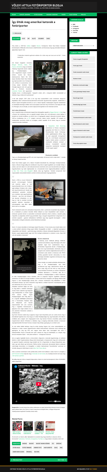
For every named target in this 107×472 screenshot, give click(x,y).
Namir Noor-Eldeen (18, 452)
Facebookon (21, 439)
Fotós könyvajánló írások (80, 143)
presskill (29, 452)
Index (25, 65)
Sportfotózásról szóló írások (81, 124)
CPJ (29, 118)
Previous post (17, 460)
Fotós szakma (38, 14)
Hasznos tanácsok (52, 14)
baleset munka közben (43, 443)
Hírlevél (83, 14)
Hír (28, 38)
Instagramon (34, 439)
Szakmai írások (77, 78)
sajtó (34, 38)
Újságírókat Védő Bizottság (56, 126)
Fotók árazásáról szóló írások (81, 72)
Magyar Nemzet (17, 65)
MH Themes (93, 469)
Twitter (75, 32)
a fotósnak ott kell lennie (38, 353)
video (48, 38)
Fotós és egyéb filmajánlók (80, 59)
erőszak (58, 443)
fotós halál (16, 447)
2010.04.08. (17, 33)
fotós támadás (26, 447)
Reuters (39, 46)
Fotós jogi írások (77, 65)
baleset (31, 443)
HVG (30, 65)
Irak (61, 447)
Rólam (14, 14)
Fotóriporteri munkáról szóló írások (82, 137)
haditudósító (48, 447)
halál (56, 447)
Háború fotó (37, 447)
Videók (63, 14)
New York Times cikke (39, 348)
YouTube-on (41, 439)
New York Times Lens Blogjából (23, 171)
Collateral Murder (17, 91)
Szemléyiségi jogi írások (79, 104)
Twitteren (27, 439)
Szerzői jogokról (25, 14)
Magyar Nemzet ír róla (56, 112)
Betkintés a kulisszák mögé (80, 85)
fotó (23, 38)
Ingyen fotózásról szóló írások (81, 130)
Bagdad (24, 443)
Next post (61, 460)
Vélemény (41, 38)
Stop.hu (14, 67)
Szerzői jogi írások (78, 98)
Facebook (75, 26)
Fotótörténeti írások (78, 111)
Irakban (28, 46)
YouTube (75, 30)
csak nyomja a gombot (18, 355)
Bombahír (19, 67)
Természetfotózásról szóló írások (82, 117)
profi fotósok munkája (18, 353)
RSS (74, 24)
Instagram (76, 28)
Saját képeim (73, 14)
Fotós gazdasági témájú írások (81, 91)
